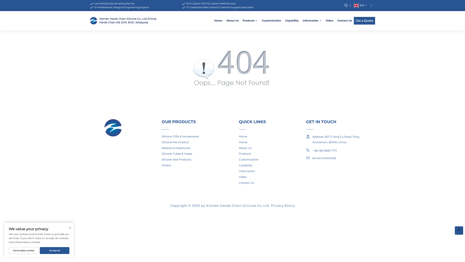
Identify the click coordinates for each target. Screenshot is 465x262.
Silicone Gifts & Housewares (180, 136)
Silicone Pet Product (175, 142)
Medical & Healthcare (176, 148)
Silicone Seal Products (176, 159)
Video (329, 20)
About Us (232, 20)
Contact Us (344, 20)
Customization (271, 20)
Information (311, 20)
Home (218, 20)
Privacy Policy (283, 205)
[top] (459, 230)
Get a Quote (364, 20)
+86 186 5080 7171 (324, 150)
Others (166, 165)
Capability (292, 20)
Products (249, 20)
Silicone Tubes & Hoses (177, 153)
